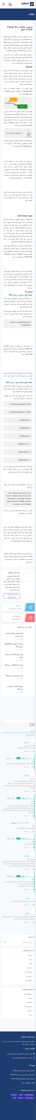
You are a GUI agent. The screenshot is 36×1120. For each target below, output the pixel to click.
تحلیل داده (29, 976)
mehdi (8, 876)
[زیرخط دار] (30, 724)
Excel (30, 964)
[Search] (5, 942)
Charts (30, 956)
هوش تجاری (28, 980)
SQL (30, 1015)
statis (8, 798)
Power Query (28, 972)
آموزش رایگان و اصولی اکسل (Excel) (24, 1071)
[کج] (31, 724)
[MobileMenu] (3, 4)
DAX (30, 960)
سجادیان (8, 758)
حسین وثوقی (14, 823)
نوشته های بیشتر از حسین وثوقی (11, 595)
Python (30, 1011)
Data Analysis (28, 994)
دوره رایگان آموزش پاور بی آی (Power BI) (22, 1075)
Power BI (29, 968)
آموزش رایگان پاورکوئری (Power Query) (23, 1079)
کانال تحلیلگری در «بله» (28, 1083)
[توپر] (33, 724)
